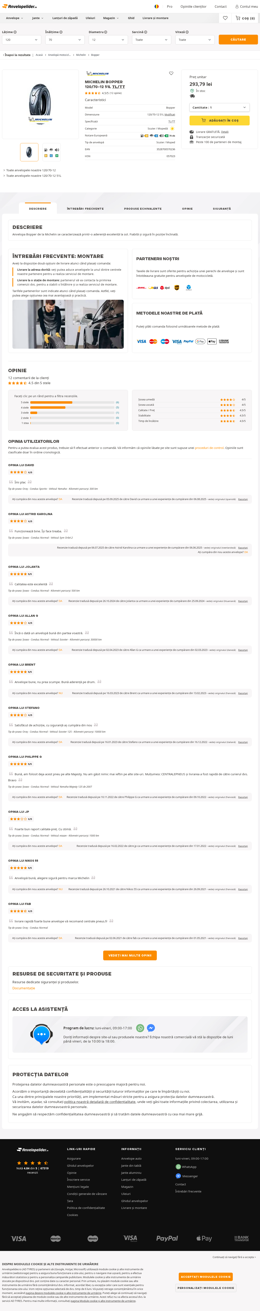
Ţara (70, 1201)
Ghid (131, 18)
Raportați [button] (243, 499)
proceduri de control (209, 448)
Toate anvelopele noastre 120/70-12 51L (33, 176)
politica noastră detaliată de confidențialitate (99, 1101)
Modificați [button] (170, 114)
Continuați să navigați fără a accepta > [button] (234, 1257)
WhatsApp (189, 1167)
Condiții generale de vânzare (87, 1194)
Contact (221, 6)
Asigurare (74, 1158)
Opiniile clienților (194, 6)
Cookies (72, 1215)
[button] (68, 402)
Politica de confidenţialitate (86, 1208)
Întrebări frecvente (85, 208)
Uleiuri (90, 18)
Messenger (190, 1176)
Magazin (109, 18)
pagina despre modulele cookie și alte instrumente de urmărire (63, 1293)
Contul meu (249, 6)
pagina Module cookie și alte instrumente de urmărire (103, 1301)
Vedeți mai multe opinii (130, 955)
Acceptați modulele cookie (206, 1276)
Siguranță (222, 208)
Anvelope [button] (13, 18)
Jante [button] (36, 18)
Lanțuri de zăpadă (65, 18)
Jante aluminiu (131, 1173)
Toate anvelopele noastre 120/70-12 (31, 170)
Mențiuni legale (78, 1187)
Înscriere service (78, 1179)
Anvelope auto (131, 1158)
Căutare (238, 39)
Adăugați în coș (223, 120)
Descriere (38, 208)
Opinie (187, 208)
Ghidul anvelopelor (80, 1165)
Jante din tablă (131, 1165)
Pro (169, 6)
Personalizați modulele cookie (206, 1287)
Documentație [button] (23, 988)
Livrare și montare (155, 18)
